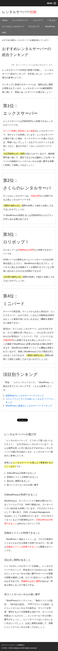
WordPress (50, 26)
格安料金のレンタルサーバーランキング (25, 395)
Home (4, 20)
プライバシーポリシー (9, 645)
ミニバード (38, 20)
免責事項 (20, 645)
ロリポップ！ (34, 26)
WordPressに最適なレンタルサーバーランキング (29, 405)
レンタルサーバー (19, 12)
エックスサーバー (20, 20)
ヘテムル (51, 20)
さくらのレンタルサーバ (13, 26)
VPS (4, 33)
